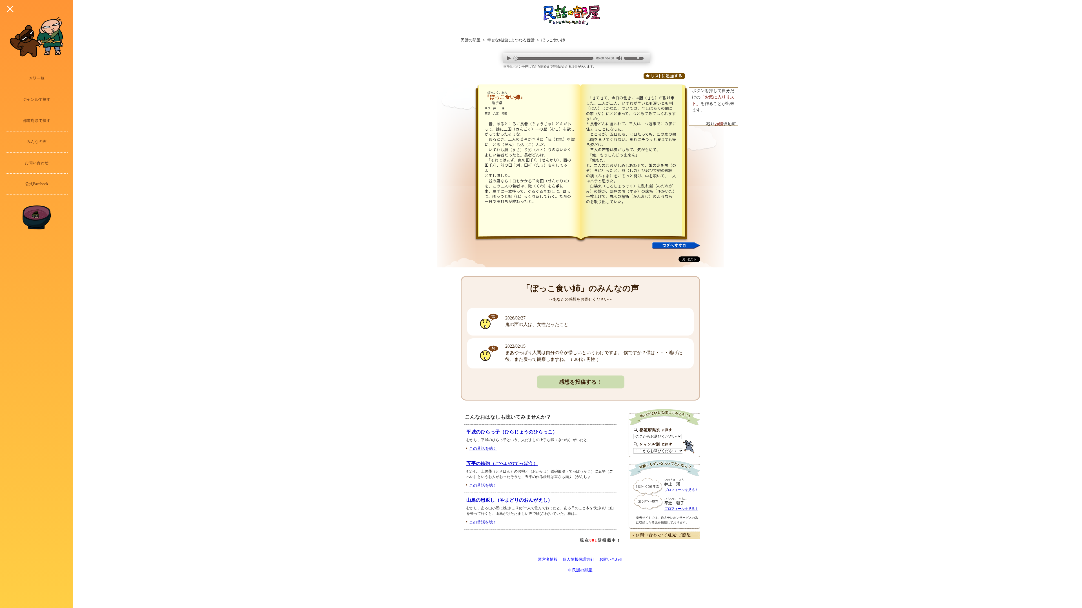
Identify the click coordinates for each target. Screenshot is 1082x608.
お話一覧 (37, 78)
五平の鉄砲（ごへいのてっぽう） (502, 463)
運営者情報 (548, 559)
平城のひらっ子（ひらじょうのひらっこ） (511, 432)
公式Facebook (36, 184)
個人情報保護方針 (578, 559)
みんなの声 (36, 142)
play (509, 58)
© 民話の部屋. (580, 570)
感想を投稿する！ (580, 382)
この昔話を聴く (483, 448)
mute (619, 58)
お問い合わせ (36, 163)
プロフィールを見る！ (681, 490)
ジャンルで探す (36, 99)
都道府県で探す (36, 121)
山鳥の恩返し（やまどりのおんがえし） (509, 500)
